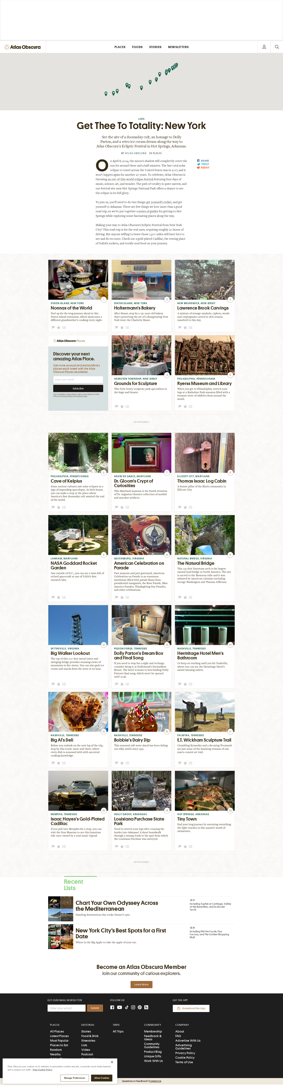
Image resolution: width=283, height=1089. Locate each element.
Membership (153, 1031)
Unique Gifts (152, 1056)
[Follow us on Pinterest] (140, 1007)
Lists (141, 119)
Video (85, 1049)
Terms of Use (82, 396)
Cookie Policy (185, 1057)
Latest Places (59, 1036)
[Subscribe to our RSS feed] (146, 1007)
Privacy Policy (67, 396)
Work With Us (153, 1060)
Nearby (55, 1054)
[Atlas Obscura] (23, 47)
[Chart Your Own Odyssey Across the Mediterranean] (141, 908)
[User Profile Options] (264, 47)
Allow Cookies (101, 1078)
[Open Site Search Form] (277, 47)
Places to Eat (59, 1045)
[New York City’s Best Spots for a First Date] (141, 936)
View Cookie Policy (42, 1070)
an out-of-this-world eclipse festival (130, 179)
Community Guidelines (152, 1045)
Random (56, 1049)
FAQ (178, 1036)
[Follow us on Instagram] (133, 1007)
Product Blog (153, 1051)
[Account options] (264, 47)
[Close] (112, 1062)
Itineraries (88, 1040)
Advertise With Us (188, 1040)
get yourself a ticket (159, 202)
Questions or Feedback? (141, 1081)
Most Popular (59, 1040)
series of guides (148, 211)
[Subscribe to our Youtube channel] (119, 1007)
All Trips (118, 1031)
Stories (86, 1031)
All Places (57, 1031)
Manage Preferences (74, 1078)
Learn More (141, 984)
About (179, 1031)
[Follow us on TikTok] (127, 1008)
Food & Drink (90, 1036)
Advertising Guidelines (183, 1047)
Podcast (87, 1054)
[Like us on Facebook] (112, 1007)
